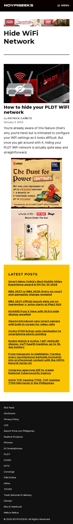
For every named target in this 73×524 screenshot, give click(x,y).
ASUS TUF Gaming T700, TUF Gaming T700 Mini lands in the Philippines (34, 381)
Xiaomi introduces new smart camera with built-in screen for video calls (34, 322)
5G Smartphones (13, 448)
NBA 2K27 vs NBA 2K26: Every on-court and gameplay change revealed (35, 293)
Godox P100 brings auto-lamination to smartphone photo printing (34, 332)
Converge (9, 472)
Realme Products (13, 437)
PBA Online (10, 477)
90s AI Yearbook (13, 506)
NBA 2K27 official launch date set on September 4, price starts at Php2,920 (34, 303)
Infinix (7, 483)
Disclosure (9, 413)
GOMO (7, 460)
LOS (6, 425)
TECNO (8, 489)
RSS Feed (9, 407)
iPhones (8, 442)
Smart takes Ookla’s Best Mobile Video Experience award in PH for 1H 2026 (35, 283)
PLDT (7, 454)
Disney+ (8, 501)
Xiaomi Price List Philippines (19, 431)
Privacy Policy (11, 419)
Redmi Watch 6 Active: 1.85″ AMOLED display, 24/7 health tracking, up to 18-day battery (34, 344)
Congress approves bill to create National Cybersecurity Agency (31, 371)
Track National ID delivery (18, 495)
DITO (7, 466)
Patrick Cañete (20, 118)
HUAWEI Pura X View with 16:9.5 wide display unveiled (33, 313)
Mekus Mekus (11, 512)
